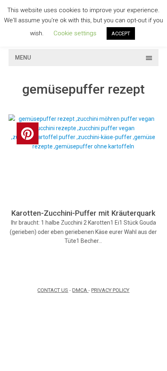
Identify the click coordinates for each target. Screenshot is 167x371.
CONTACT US (52, 290)
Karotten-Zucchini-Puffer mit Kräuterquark (83, 213)
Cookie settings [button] (75, 33)
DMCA (80, 290)
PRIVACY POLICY (110, 290)
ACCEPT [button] (120, 33)
